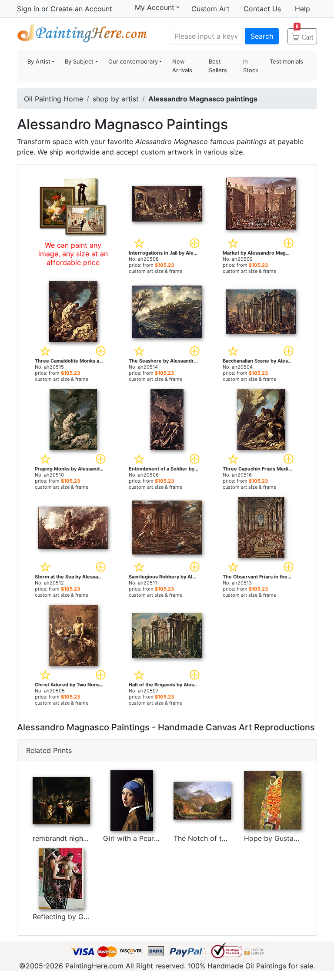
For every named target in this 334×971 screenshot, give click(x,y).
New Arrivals (182, 66)
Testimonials (286, 61)
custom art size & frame (155, 271)
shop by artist (116, 98)
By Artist (38, 61)
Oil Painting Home (53, 98)
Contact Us (262, 8)
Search (261, 36)
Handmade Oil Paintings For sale (82, 35)
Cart (304, 34)
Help (302, 8)
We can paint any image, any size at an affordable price (73, 254)
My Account (154, 7)
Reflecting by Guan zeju (72, 916)
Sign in (28, 8)
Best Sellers (218, 66)
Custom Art (210, 8)
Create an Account (81, 8)
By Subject (79, 61)
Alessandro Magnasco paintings (202, 98)
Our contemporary (133, 61)
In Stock (250, 66)
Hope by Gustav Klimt (280, 838)
